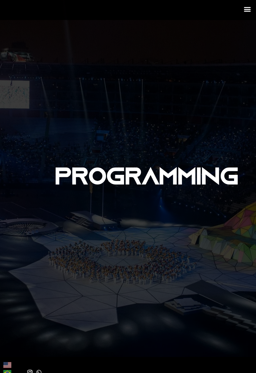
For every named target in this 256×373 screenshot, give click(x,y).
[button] (247, 8)
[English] (7, 364)
